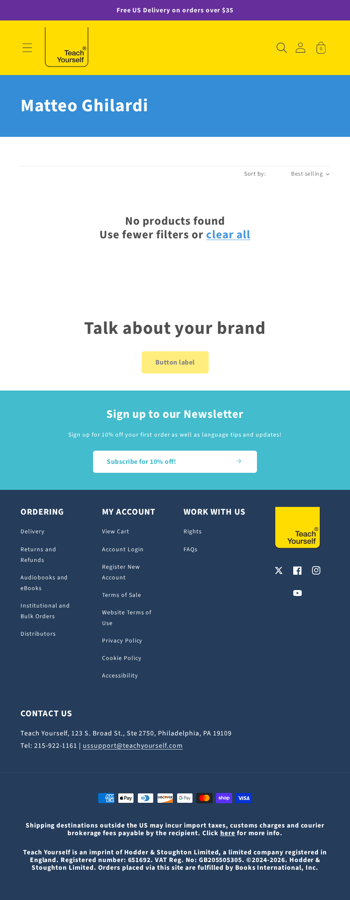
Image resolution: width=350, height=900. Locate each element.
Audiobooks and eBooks (44, 583)
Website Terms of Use (127, 618)
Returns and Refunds (38, 554)
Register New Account (121, 572)
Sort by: (254, 174)
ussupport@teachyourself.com (133, 745)
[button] (27, 48)
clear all (228, 235)
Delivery (32, 531)
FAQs (191, 549)
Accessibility (120, 675)
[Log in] (300, 47)
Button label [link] (175, 362)
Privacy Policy (122, 641)
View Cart (115, 531)
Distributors (38, 634)
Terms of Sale (121, 595)
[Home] (66, 47)
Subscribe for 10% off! (141, 461)
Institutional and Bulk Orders (45, 611)
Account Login (122, 549)
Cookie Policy (121, 658)
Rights (193, 531)
